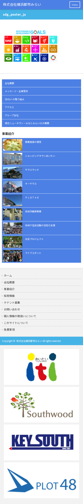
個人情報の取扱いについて (20, 316)
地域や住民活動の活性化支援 (40, 225)
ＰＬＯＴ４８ (32, 197)
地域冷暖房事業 (33, 211)
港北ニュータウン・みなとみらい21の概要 (27, 123)
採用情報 (9, 295)
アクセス (9, 107)
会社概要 (9, 83)
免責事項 (9, 329)
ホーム (8, 275)
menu (75, 4)
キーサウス (31, 183)
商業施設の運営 (33, 141)
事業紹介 (9, 289)
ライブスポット (33, 252)
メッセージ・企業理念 (16, 91)
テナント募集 (12, 302)
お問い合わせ (12, 309)
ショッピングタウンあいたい (40, 155)
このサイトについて (16, 322)
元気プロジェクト (34, 239)
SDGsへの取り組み (14, 99)
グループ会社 (12, 115)
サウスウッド (32, 169)
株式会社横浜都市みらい (29, 340)
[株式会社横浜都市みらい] (22, 4)
